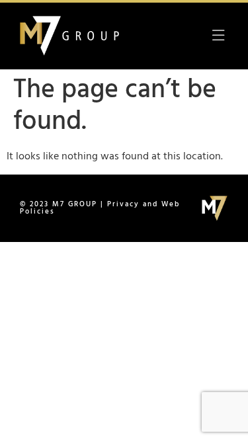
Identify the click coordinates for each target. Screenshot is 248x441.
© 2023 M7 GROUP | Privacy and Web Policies (100, 208)
